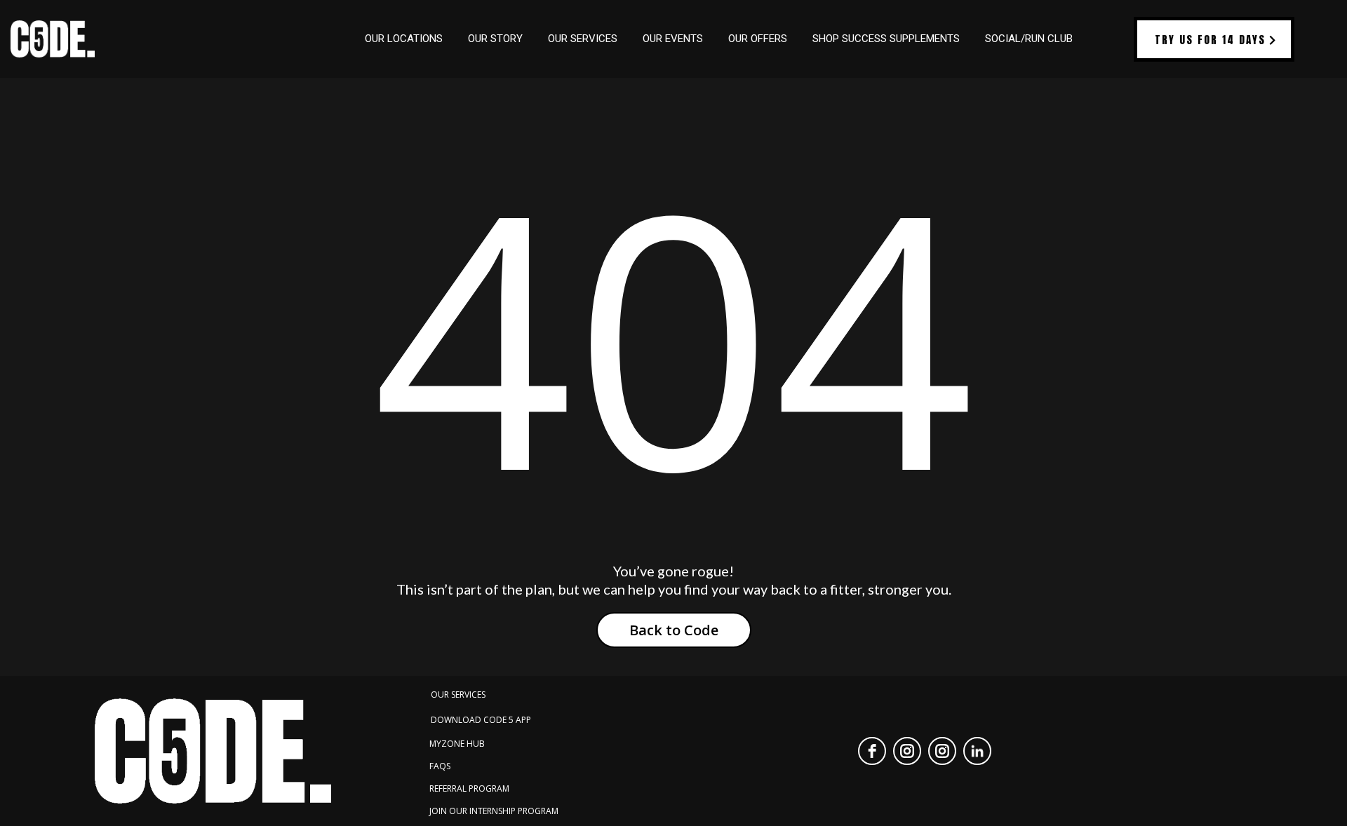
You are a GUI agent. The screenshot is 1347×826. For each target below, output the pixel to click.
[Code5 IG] (942, 751)
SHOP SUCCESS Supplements (886, 38)
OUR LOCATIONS (404, 38)
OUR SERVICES (582, 38)
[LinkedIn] (977, 751)
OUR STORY (495, 38)
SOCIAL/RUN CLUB (1029, 38)
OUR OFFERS (757, 38)
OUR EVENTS (673, 38)
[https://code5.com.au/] (53, 38)
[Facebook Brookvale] (872, 751)
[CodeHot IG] (907, 751)
